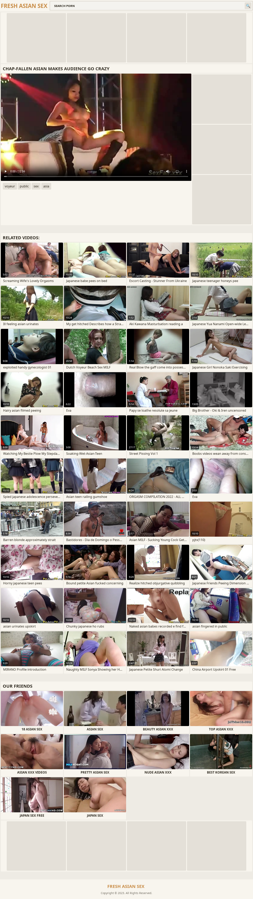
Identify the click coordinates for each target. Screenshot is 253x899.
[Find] (248, 5)
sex (36, 186)
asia (46, 186)
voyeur (10, 186)
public (24, 186)
